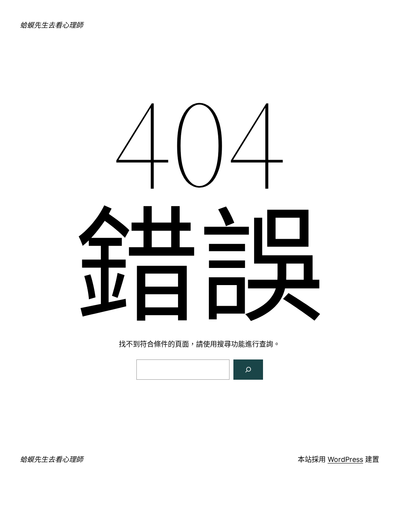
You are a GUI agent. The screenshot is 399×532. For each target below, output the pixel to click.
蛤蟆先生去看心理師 (51, 25)
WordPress (345, 459)
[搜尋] (248, 369)
